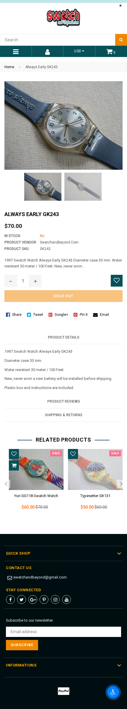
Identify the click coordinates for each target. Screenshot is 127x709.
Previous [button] (5, 484)
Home (9, 67)
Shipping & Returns (63, 415)
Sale (56, 453)
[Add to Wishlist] (117, 281)
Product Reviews (63, 401)
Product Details (63, 337)
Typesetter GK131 (95, 496)
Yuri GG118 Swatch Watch (36, 496)
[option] (34, 484)
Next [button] (121, 484)
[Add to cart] (14, 465)
